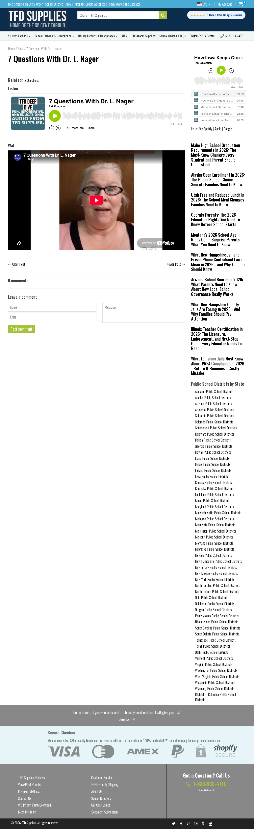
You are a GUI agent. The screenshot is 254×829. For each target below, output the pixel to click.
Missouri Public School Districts (214, 536)
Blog (20, 49)
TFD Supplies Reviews (31, 777)
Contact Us (24, 798)
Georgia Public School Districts (213, 446)
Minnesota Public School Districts (215, 524)
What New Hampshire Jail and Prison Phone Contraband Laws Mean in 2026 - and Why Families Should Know (218, 261)
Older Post (18, 264)
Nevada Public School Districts (213, 555)
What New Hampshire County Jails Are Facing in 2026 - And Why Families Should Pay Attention (215, 311)
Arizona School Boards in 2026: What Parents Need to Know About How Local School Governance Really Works (217, 286)
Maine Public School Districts (212, 500)
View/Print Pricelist (30, 784)
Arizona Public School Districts (213, 403)
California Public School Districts (214, 415)
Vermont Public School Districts (214, 658)
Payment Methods (29, 791)
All (124, 36)
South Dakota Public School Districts (217, 633)
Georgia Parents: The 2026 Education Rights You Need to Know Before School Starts (215, 219)
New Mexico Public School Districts (216, 573)
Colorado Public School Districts (214, 421)
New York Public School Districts (215, 579)
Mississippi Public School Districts (215, 531)
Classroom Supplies (143, 36)
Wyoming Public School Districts (214, 688)
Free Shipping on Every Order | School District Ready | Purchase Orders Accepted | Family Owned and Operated (74, 4)
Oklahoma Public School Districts (215, 603)
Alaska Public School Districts (213, 397)
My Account (224, 4)
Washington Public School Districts (216, 670)
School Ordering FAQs (172, 36)
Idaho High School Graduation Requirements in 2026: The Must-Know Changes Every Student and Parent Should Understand (215, 155)
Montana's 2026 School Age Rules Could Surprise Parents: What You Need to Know (216, 239)
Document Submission (104, 811)
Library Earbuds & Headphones (97, 36)
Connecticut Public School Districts (216, 427)
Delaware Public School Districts (214, 434)
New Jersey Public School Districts (216, 567)
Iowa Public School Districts (212, 476)
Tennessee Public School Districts (215, 640)
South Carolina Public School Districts (217, 627)
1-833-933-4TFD (234, 36)
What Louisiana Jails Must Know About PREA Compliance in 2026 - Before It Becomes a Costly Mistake (217, 365)
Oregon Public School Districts (213, 609)
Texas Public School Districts (212, 646)
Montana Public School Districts (214, 543)
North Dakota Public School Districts (217, 591)
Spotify (208, 128)
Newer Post (173, 264)
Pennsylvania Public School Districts (217, 615)
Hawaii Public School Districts (213, 452)
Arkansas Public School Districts (214, 409)
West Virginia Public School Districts (217, 676)
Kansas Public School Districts (213, 482)
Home (11, 49)
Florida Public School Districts (213, 440)
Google (228, 128)
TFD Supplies (28, 822)
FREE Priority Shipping (105, 784)
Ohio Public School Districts (211, 597)
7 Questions (32, 80)
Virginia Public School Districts (213, 664)
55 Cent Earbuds (18, 36)
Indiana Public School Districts (213, 470)
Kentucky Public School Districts (214, 488)
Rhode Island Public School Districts (216, 621)
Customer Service (102, 777)
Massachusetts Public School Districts (218, 512)
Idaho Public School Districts (212, 458)
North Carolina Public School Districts (217, 585)
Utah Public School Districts (212, 652)
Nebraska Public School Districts (214, 549)
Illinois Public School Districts (212, 464)
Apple (218, 128)
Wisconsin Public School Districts (215, 682)
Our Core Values (100, 805)
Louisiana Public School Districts (214, 494)
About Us (96, 791)
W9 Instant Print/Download (34, 805)
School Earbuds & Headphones (53, 36)
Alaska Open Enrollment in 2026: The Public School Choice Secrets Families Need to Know (218, 179)
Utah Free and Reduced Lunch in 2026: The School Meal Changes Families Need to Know (217, 199)
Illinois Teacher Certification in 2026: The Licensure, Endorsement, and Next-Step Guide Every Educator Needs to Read (217, 338)
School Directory (101, 798)
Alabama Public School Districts (214, 391)
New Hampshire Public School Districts (218, 561)
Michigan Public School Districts (214, 518)
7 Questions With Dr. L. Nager (53, 58)
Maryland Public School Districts (214, 506)
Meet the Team (27, 811)
